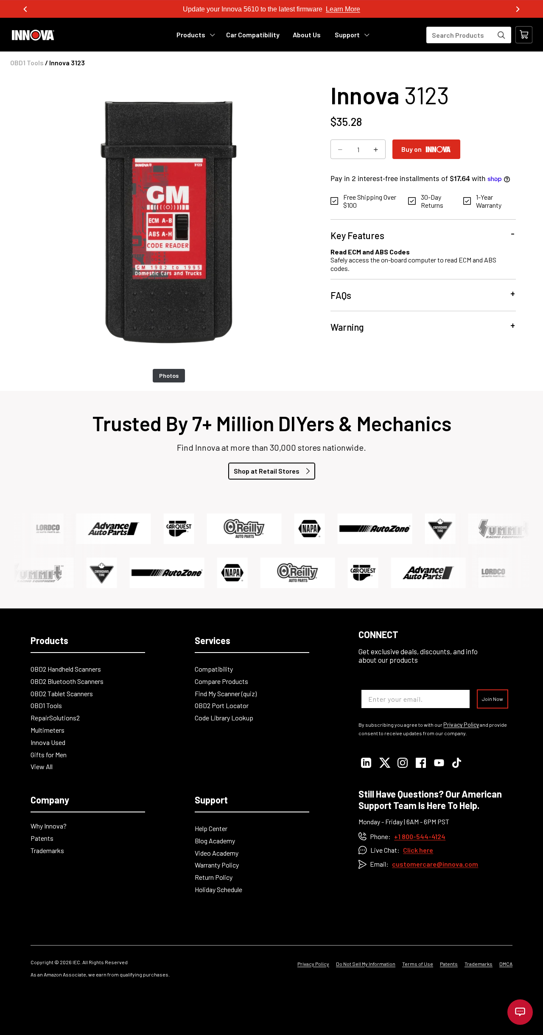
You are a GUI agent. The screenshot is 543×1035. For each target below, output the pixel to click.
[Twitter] (384, 762)
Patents (42, 838)
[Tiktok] (457, 762)
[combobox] (468, 35)
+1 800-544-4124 (419, 836)
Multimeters (47, 730)
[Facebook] (420, 762)
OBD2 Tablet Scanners (62, 693)
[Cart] (523, 35)
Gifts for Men (49, 754)
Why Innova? (49, 826)
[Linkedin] (365, 762)
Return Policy (213, 877)
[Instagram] (402, 762)
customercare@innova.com (435, 864)
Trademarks (47, 850)
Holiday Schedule (218, 889)
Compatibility (214, 669)
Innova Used (48, 742)
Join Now (492, 699)
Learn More (343, 9)
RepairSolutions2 (55, 718)
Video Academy (216, 853)
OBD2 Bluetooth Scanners (67, 681)
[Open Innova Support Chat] (520, 1012)
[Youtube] (438, 762)
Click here (418, 850)
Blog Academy (215, 841)
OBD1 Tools (27, 63)
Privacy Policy (461, 724)
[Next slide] (517, 9)
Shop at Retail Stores (266, 471)
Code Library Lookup (224, 718)
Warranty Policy (217, 865)
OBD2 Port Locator (222, 705)
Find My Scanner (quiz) (226, 693)
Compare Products (221, 681)
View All (42, 766)
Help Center (211, 828)
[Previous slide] (25, 9)
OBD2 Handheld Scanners (66, 669)
